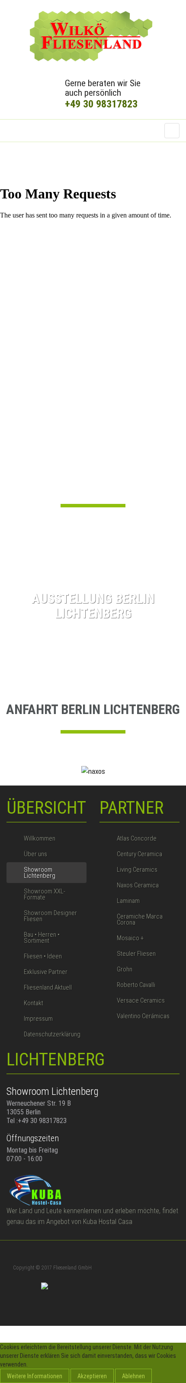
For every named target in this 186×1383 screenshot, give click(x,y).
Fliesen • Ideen (43, 956)
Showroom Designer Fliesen (50, 916)
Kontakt (33, 1003)
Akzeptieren (92, 1376)
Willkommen (39, 838)
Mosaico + (130, 938)
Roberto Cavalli (136, 985)
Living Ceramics (137, 869)
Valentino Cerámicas (143, 1016)
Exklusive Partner (45, 972)
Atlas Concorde (137, 838)
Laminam (128, 901)
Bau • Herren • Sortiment (42, 938)
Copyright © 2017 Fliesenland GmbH (52, 1268)
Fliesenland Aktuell (48, 987)
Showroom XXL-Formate (44, 894)
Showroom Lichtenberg (39, 873)
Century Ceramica (139, 854)
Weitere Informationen (34, 1376)
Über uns (35, 854)
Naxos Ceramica (138, 885)
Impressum (38, 1019)
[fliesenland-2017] (93, 36)
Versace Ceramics (141, 1000)
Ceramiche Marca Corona (140, 919)
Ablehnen (133, 1376)
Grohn (124, 969)
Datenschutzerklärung (52, 1034)
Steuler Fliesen (136, 954)
